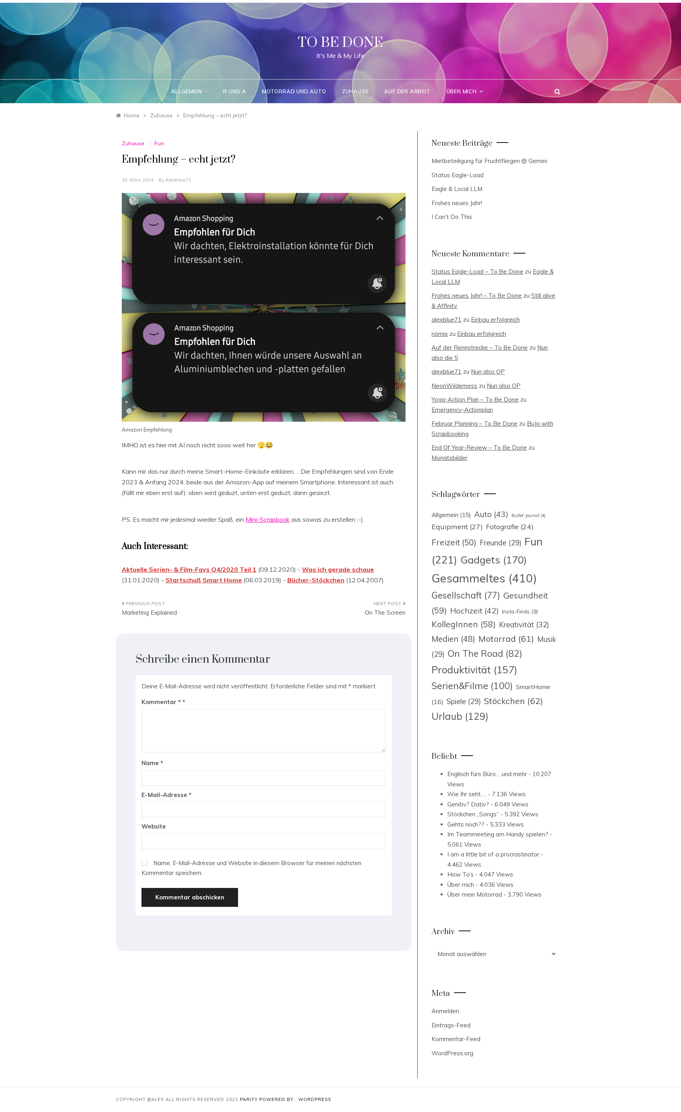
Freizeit (454, 542)
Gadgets (493, 559)
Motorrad (506, 639)
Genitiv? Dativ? (468, 804)
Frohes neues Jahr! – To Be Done (477, 295)
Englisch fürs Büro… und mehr (487, 774)
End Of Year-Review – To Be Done (479, 447)
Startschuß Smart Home (204, 580)
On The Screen (385, 612)
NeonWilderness (454, 385)
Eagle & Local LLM (457, 189)
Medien (453, 639)
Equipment (457, 526)
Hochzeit (474, 610)
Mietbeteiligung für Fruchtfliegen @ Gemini (489, 161)
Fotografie (510, 526)
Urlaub (460, 716)
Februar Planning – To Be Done (474, 423)
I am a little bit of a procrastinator (493, 854)
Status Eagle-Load (458, 175)
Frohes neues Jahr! (457, 203)
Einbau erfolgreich (495, 319)
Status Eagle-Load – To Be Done (477, 271)
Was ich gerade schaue (338, 569)
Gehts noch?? (465, 824)
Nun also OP (488, 371)
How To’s (460, 874)
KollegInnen (464, 624)
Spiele (464, 701)
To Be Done (340, 43)
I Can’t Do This (452, 217)
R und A (234, 91)
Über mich (462, 91)
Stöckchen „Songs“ (473, 814)
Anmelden (445, 1011)
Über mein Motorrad (474, 894)
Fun (159, 143)
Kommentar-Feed (456, 1039)
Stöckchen (513, 700)
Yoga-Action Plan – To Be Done (475, 399)
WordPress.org (452, 1053)
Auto (491, 514)
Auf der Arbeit (407, 91)
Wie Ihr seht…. (466, 794)
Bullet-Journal (528, 515)
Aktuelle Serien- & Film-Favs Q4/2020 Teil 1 (189, 569)
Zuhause (355, 91)
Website (153, 826)
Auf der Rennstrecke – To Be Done (480, 347)
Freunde (500, 542)
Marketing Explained (149, 612)
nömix (440, 333)
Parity (249, 1099)
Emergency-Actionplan (462, 409)
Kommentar (161, 702)
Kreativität (524, 624)
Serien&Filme (472, 685)
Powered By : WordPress (295, 1099)
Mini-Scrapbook (268, 519)
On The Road (485, 653)
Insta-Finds (520, 611)
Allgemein (186, 91)
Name (152, 763)
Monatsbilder (449, 457)
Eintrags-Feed (451, 1025)
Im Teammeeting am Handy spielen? (497, 834)
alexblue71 (178, 180)
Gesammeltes (484, 578)
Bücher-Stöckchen (315, 580)
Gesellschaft (466, 595)
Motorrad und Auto (294, 91)
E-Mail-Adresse (166, 795)
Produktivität (474, 669)
